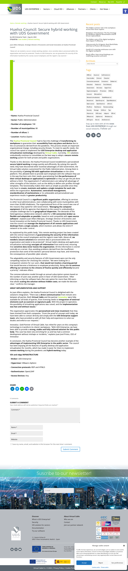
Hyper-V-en (108, 88)
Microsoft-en (98, 94)
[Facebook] (26, 389)
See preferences (117, 563)
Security (89, 110)
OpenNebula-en (111, 100)
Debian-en (113, 81)
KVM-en (111, 91)
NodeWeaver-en (106, 97)
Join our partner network (73, 525)
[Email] (31, 389)
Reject (100, 563)
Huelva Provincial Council (25, 141)
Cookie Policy (70, 568)
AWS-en (89, 75)
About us (102, 2)
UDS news (99, 113)
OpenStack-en (101, 104)
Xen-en (97, 120)
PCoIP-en (89, 107)
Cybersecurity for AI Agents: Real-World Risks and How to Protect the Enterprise (102, 45)
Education (90, 84)
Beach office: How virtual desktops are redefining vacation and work (99, 55)
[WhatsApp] (22, 389)
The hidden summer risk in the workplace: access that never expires (101, 28)
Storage (96, 110)
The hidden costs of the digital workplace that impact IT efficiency (100, 40)
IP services (103, 91)
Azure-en (96, 75)
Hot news (99, 88)
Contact (94, 2)
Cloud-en (106, 78)
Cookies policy (96, 567)
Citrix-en (99, 78)
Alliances (70, 9)
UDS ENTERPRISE (32, 9)
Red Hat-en (97, 107)
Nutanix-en (90, 100)
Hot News (104, 9)
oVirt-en (109, 104)
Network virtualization (93, 97)
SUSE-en (103, 110)
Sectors (46, 9)
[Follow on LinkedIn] (88, 135)
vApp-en (106, 113)
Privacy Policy (59, 568)
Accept (84, 563)
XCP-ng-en (90, 120)
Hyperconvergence (92, 91)
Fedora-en (98, 84)
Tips (109, 110)
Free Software (107, 84)
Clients (93, 9)
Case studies (22, 39)
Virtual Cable (51, 153)
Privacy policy (104, 567)
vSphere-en (99, 116)
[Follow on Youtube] (98, 135)
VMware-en (90, 116)
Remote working (20, 23)
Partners (82, 9)
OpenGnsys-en (100, 100)
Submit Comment (70, 449)
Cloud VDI (58, 9)
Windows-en (108, 116)
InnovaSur (62, 297)
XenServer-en (106, 120)
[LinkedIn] (12, 389)
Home (12, 23)
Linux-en (89, 94)
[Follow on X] (93, 135)
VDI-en (113, 113)
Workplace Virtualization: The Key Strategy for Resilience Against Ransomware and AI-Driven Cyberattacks (101, 34)
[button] (125, 11)
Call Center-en (106, 75)
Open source (90, 104)
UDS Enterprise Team (19, 37)
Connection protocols (93, 81)
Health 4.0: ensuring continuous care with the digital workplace (101, 50)
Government (90, 88)
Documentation (38, 528)
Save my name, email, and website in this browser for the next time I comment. (42, 444)
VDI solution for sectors (41, 525)
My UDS (111, 2)
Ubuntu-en (90, 113)
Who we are (68, 519)
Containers (105, 81)
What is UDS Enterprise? (41, 519)
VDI (68, 153)
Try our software (38, 531)
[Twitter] (17, 389)
